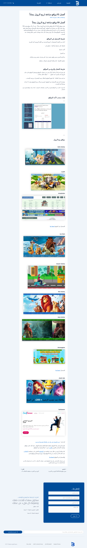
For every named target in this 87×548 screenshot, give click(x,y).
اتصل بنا (39, 3)
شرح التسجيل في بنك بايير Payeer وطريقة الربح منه (47, 442)
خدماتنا (50, 3)
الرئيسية (68, 3)
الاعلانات (26, 451)
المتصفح (41, 451)
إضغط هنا (52, 226)
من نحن (59, 3)
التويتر (50, 447)
